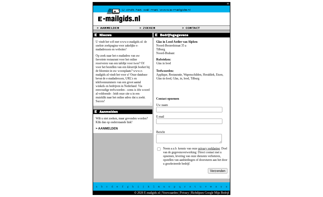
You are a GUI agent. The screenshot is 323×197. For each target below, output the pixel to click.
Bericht (160, 132)
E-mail (160, 116)
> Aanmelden (107, 128)
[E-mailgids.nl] (161, 24)
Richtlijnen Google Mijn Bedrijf (210, 192)
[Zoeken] (161, 28)
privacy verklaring (209, 148)
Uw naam (162, 105)
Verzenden (217, 171)
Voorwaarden (170, 192)
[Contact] (203, 28)
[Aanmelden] (118, 28)
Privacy (184, 192)
